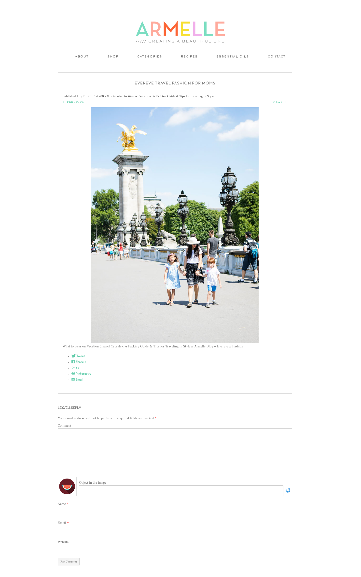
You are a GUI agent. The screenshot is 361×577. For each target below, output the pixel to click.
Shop (113, 56)
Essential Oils (233, 56)
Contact (277, 56)
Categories (150, 56)
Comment (64, 425)
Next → (280, 101)
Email (63, 522)
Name (63, 503)
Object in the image (92, 482)
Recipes (189, 56)
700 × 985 (105, 96)
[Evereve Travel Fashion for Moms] (175, 225)
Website (63, 541)
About (82, 56)
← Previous (73, 101)
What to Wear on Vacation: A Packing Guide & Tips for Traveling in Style (165, 96)
